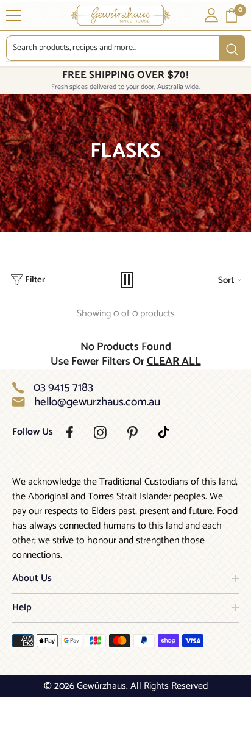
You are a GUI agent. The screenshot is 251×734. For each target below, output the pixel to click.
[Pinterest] (132, 433)
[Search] (125, 48)
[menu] (13, 15)
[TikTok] (163, 432)
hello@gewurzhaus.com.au (97, 402)
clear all (174, 361)
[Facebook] (69, 432)
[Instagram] (100, 432)
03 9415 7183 (63, 387)
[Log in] (211, 15)
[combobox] (113, 48)
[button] (127, 280)
